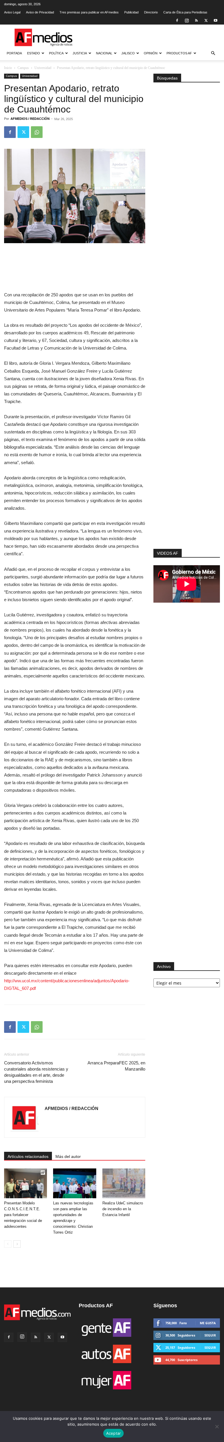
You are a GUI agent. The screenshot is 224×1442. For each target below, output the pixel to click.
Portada (14, 53)
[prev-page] (7, 1244)
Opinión (151, 53)
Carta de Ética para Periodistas (185, 12)
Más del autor (68, 1156)
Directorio (151, 12)
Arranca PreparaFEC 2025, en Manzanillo (116, 1065)
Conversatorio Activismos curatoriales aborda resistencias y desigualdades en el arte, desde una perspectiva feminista (36, 1072)
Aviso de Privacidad (40, 12)
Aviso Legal (12, 12)
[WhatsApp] (37, 132)
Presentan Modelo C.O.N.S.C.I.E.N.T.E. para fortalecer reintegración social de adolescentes (23, 1215)
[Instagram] (186, 20)
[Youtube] (215, 20)
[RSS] (196, 20)
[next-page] (17, 1244)
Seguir (210, 1335)
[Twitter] (206, 20)
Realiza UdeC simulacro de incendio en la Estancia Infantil (122, 1209)
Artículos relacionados (28, 1156)
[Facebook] (177, 20)
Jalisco (128, 53)
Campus (23, 68)
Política (56, 53)
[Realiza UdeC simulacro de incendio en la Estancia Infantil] (123, 1183)
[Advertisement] (186, 478)
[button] (213, 53)
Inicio (8, 68)
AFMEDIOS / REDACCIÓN (30, 118)
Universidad (42, 68)
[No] (217, 1426)
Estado (33, 53)
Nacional (104, 53)
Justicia (80, 53)
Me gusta (208, 1323)
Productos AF (179, 53)
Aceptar (113, 1433)
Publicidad (131, 12)
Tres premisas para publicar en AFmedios (89, 12)
